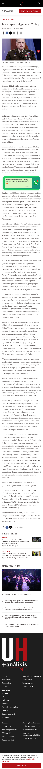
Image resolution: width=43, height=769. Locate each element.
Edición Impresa (8, 20)
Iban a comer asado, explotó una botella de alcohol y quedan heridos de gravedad (20, 609)
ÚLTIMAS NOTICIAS (29, 11)
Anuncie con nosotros (31, 676)
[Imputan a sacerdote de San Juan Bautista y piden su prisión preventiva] (36, 553)
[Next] (38, 51)
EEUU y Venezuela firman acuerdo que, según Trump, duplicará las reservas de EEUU (21, 601)
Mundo (4, 538)
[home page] (21, 3)
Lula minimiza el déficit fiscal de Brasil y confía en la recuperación (22, 625)
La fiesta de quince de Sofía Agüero (17, 594)
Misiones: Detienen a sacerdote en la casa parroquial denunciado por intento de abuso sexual (21, 617)
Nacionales (6, 551)
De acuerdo (21, 765)
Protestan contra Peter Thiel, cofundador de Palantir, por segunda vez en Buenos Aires (15, 541)
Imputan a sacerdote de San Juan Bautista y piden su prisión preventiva (16, 554)
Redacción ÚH (23, 558)
